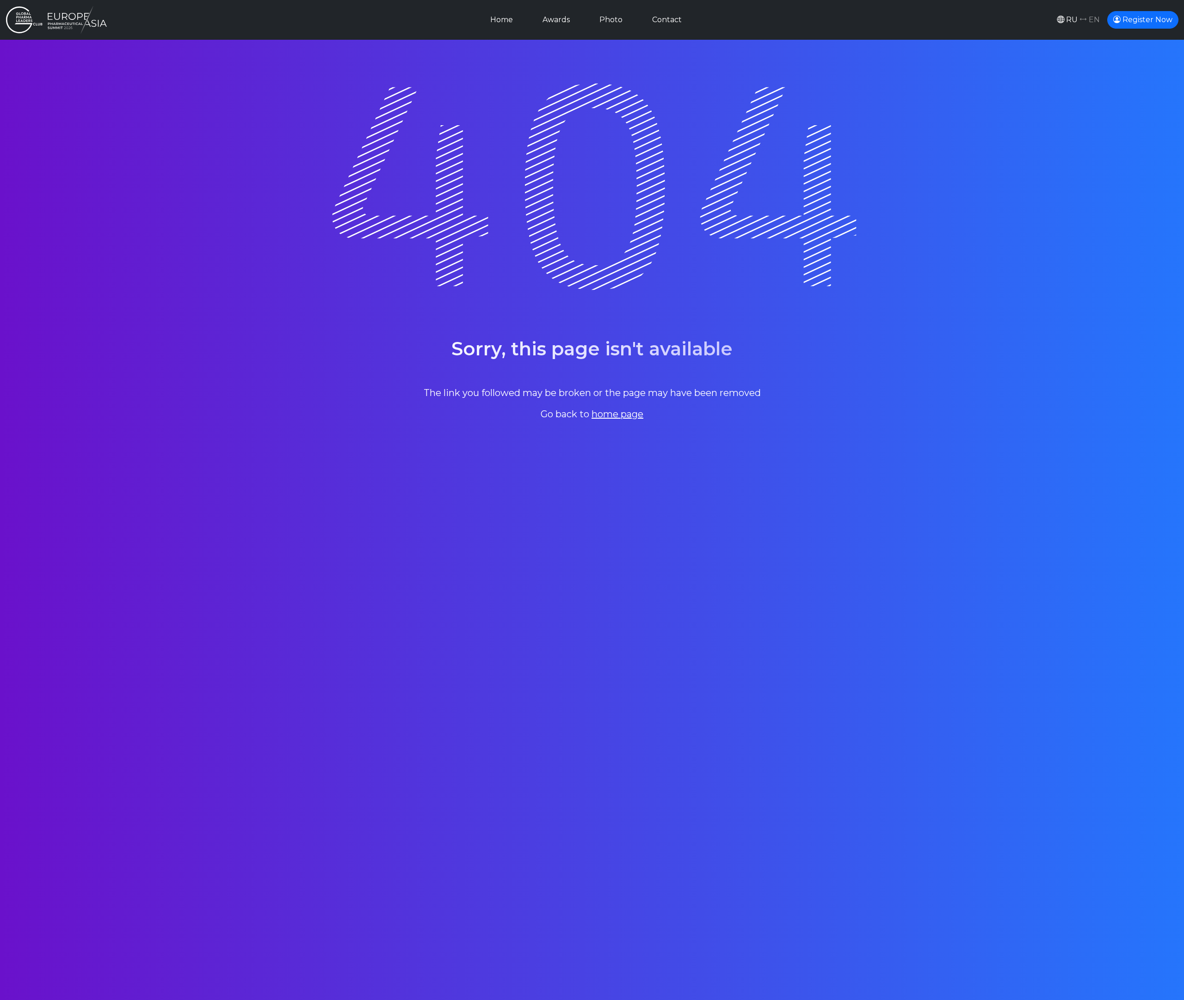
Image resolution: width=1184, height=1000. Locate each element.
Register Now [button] (1146, 19)
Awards (556, 19)
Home (501, 19)
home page (617, 414)
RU (1082, 19)
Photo (611, 19)
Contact (667, 19)
